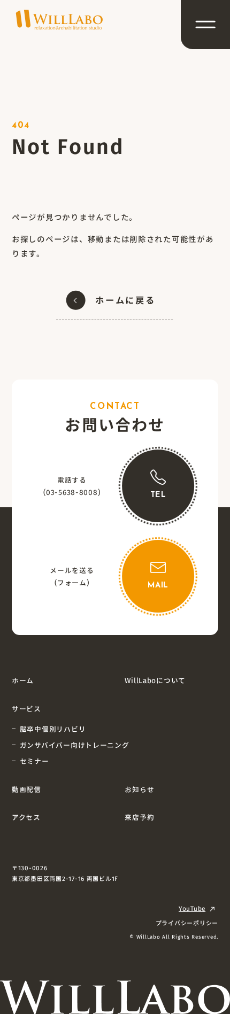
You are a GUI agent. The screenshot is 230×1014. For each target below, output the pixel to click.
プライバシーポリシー (187, 922)
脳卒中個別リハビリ (53, 729)
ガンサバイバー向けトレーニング (74, 745)
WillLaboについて (155, 680)
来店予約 (139, 817)
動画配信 (26, 789)
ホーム (23, 680)
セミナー (34, 761)
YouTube (192, 908)
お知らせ (139, 789)
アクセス (26, 817)
